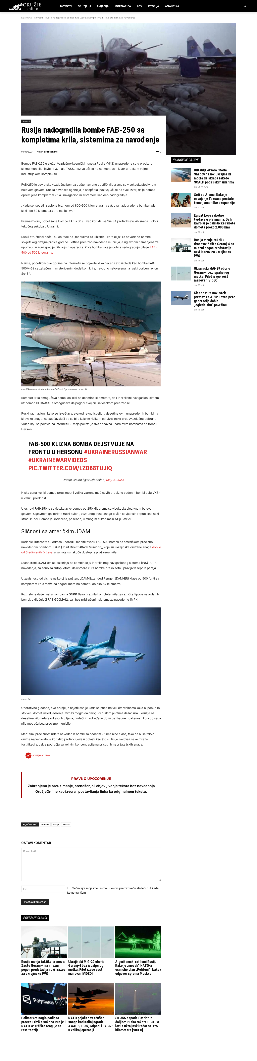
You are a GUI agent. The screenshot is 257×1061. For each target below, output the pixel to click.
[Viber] (71, 812)
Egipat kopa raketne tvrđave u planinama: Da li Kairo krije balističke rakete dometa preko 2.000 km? (214, 221)
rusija (56, 824)
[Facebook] (25, 812)
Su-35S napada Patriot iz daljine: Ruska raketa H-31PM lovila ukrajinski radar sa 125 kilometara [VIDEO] (137, 1024)
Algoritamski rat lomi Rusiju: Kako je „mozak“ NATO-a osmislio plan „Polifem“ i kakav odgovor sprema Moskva (138, 968)
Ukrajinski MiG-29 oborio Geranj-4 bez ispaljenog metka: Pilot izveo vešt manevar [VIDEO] (86, 968)
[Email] (53, 812)
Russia (66, 824)
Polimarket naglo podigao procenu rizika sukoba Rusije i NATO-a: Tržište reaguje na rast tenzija (43, 1024)
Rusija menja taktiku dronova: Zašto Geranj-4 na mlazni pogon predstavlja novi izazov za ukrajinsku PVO (43, 968)
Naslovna (26, 17)
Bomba (45, 824)
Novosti (38, 17)
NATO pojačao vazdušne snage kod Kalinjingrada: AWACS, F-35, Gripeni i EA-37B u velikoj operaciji (90, 1024)
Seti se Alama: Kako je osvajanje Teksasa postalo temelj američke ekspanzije (214, 199)
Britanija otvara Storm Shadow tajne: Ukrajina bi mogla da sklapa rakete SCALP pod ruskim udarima (214, 176)
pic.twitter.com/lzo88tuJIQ (70, 468)
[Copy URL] (81, 812)
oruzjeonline (51, 151)
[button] (245, 6)
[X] (35, 812)
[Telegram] (62, 812)
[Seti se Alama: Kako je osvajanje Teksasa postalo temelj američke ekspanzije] (181, 200)
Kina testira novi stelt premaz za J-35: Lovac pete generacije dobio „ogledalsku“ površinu (214, 299)
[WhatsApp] (44, 812)
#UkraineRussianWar (115, 452)
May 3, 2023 (115, 480)
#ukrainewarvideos (57, 460)
